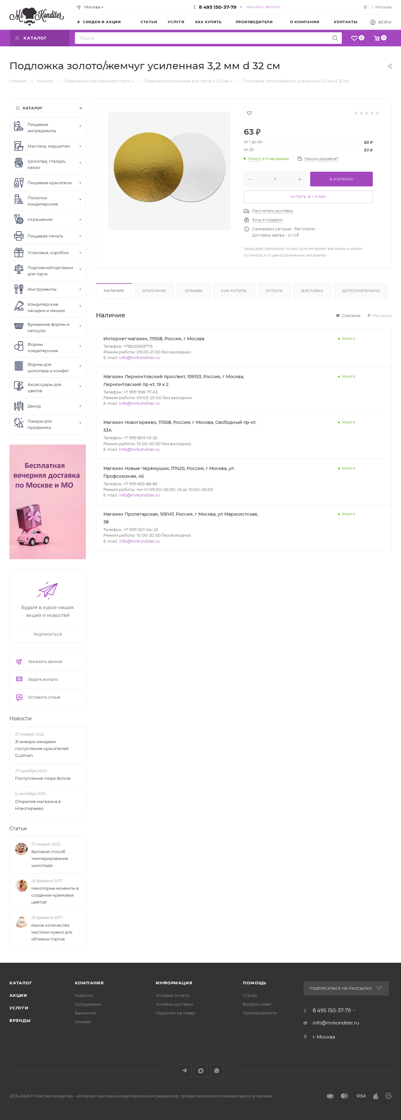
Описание (154, 291)
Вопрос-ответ (257, 1004)
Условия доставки (175, 1004)
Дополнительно (361, 291)
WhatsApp (216, 1070)
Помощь (254, 982)
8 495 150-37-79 (218, 7)
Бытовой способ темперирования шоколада (49, 858)
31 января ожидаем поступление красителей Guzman (42, 748)
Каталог (20, 982)
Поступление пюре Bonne (42, 778)
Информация (174, 982)
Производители (260, 1012)
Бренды (20, 1020)
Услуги (19, 1007)
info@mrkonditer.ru (139, 357)
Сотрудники (88, 1004)
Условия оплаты (173, 995)
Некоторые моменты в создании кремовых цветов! (55, 895)
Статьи (18, 828)
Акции (18, 995)
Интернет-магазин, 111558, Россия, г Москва (153, 338)
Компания (89, 982)
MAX (200, 1070)
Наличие (114, 291)
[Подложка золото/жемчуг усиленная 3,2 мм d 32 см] (170, 168)
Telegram (184, 1070)
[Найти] (335, 38)
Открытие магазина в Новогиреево (38, 805)
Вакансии (85, 1012)
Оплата (274, 291)
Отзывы (194, 291)
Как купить (234, 291)
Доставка (312, 291)
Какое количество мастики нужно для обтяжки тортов (51, 932)
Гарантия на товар (175, 1012)
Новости (20, 718)
